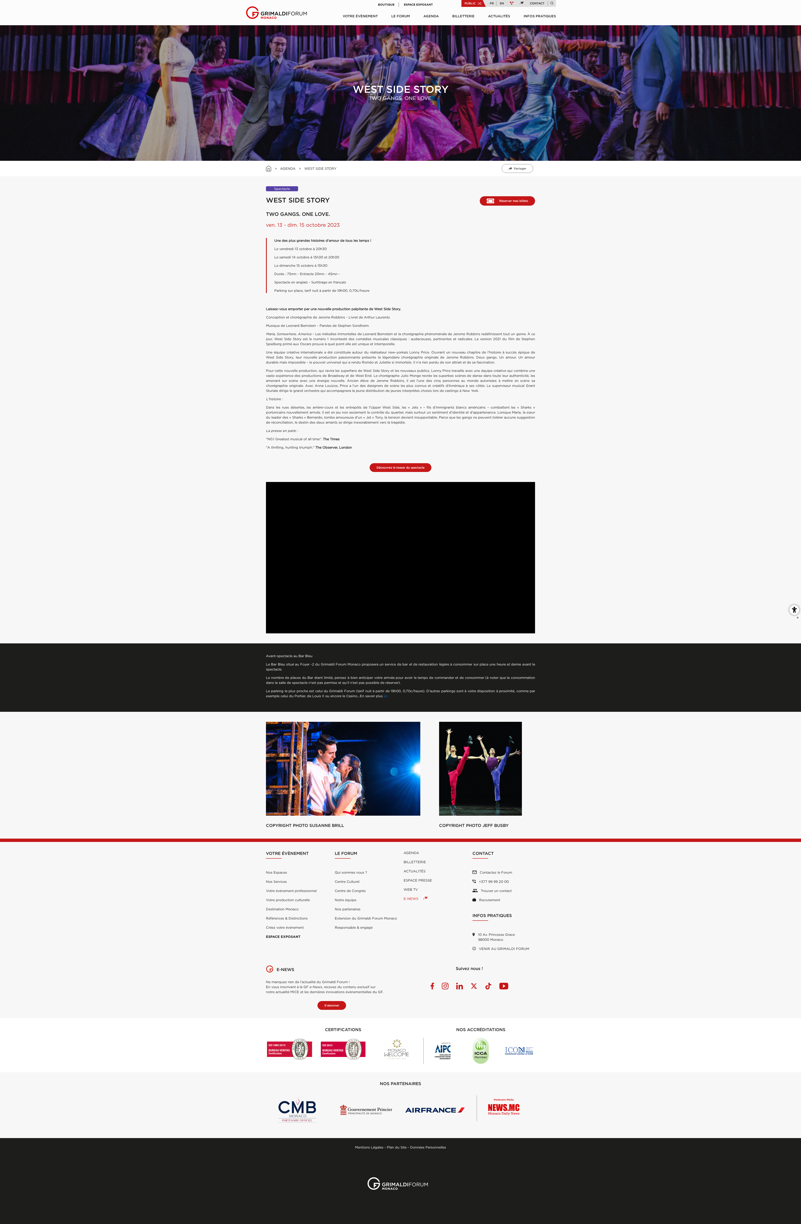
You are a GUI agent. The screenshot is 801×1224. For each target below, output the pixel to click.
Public (470, 3)
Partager (520, 168)
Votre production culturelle (288, 900)
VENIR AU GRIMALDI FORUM (503, 949)
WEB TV (411, 889)
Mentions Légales (369, 1147)
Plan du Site (397, 1147)
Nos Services (276, 881)
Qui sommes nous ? (351, 872)
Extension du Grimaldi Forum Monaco (366, 918)
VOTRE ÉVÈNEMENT (360, 16)
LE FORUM (400, 16)
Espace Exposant (418, 4)
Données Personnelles (428, 1147)
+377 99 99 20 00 (493, 881)
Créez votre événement (285, 927)
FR (492, 3)
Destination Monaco (282, 909)
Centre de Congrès (350, 891)
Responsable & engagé (354, 927)
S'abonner (331, 1005)
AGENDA (288, 168)
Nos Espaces (276, 872)
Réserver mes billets (513, 201)
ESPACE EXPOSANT (283, 937)
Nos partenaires (347, 909)
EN (502, 3)
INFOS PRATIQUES (540, 16)
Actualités (499, 16)
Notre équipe (345, 900)
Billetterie (463, 16)
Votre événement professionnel (291, 891)
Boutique (386, 4)
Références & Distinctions (287, 918)
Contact (537, 3)
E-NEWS (411, 899)
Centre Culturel (347, 881)
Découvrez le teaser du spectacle (400, 467)
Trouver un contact (496, 891)
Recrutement (489, 900)
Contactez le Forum (495, 872)
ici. (386, 696)
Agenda (431, 16)
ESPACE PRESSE (418, 880)
